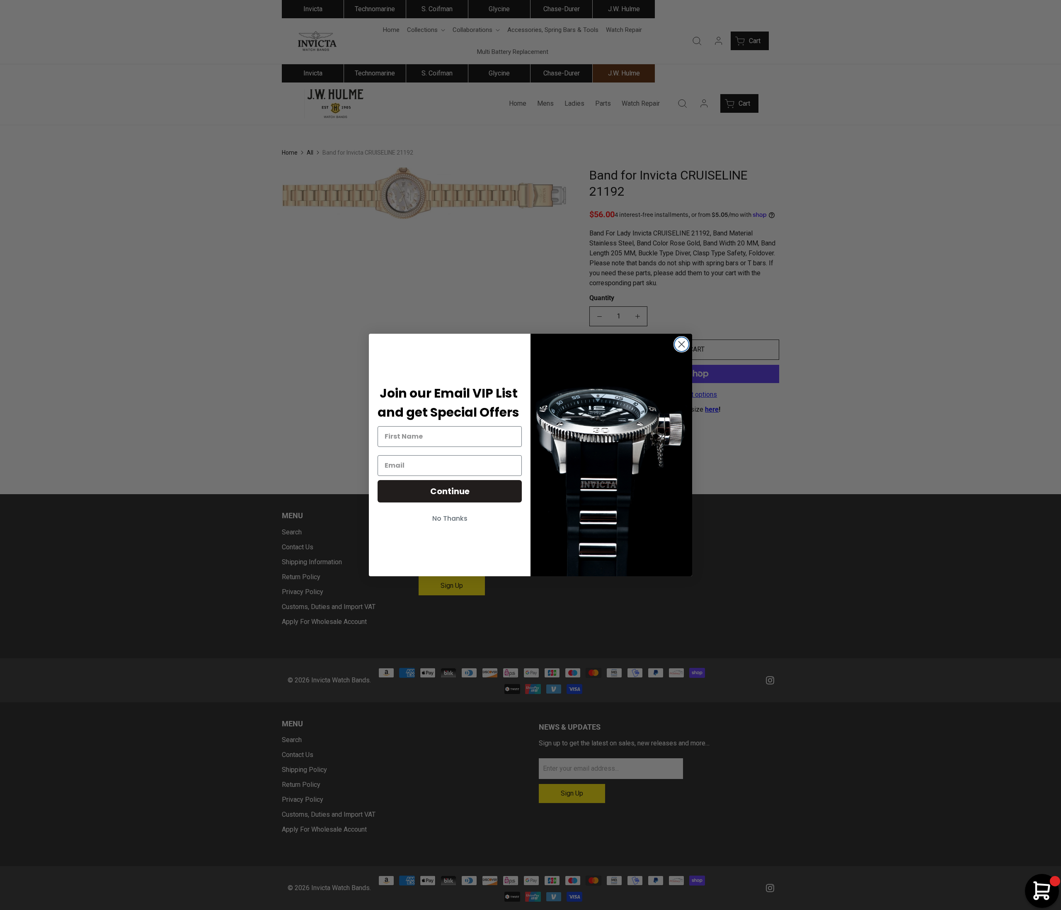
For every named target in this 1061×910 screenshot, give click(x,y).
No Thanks (450, 518)
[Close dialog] (681, 344)
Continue (450, 491)
